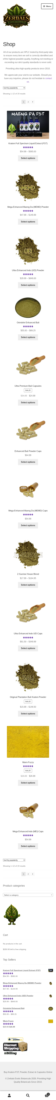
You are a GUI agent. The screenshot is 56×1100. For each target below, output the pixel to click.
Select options (28, 158)
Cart (43, 1093)
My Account (9, 1095)
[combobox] (28, 895)
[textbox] (28, 895)
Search (28, 1095)
